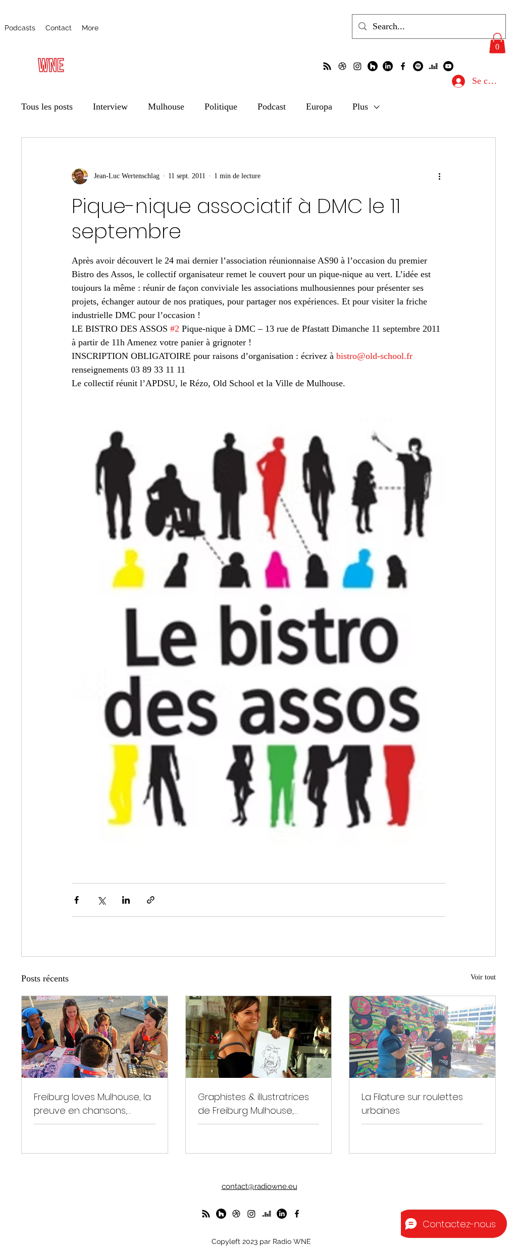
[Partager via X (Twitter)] (101, 900)
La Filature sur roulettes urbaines (412, 1103)
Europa (319, 106)
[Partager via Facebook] (76, 900)
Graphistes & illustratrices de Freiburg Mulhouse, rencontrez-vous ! (253, 1103)
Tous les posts (47, 106)
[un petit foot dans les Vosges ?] (342, 66)
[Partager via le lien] (151, 900)
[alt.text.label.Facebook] (403, 66)
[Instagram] (357, 66)
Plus (360, 106)
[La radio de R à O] (327, 66)
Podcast (271, 106)
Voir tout (483, 977)
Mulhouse (166, 106)
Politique (220, 106)
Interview (110, 106)
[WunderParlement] (373, 66)
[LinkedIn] (388, 66)
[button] (497, 43)
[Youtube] (448, 66)
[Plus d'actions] (439, 176)
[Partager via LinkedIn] (126, 900)
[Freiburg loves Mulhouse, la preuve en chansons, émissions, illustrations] (95, 1037)
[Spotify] (418, 66)
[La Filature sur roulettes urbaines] (422, 1037)
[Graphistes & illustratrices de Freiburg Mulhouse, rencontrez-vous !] (259, 1037)
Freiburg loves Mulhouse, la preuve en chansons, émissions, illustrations (92, 1103)
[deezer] (433, 66)
